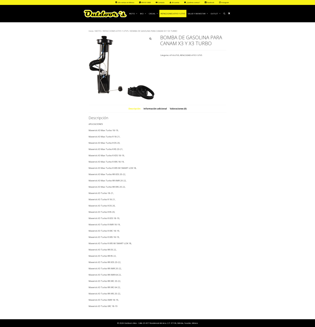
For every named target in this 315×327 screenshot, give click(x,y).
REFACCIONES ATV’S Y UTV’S (173, 13)
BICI (142, 13)
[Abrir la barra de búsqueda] (224, 13)
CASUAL (152, 13)
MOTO (132, 13)
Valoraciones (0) (178, 108)
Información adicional (155, 108)
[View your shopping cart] (229, 13)
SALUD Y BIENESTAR (196, 13)
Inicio (91, 31)
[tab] (134, 108)
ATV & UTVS (174, 55)
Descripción (134, 108)
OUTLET (214, 13)
